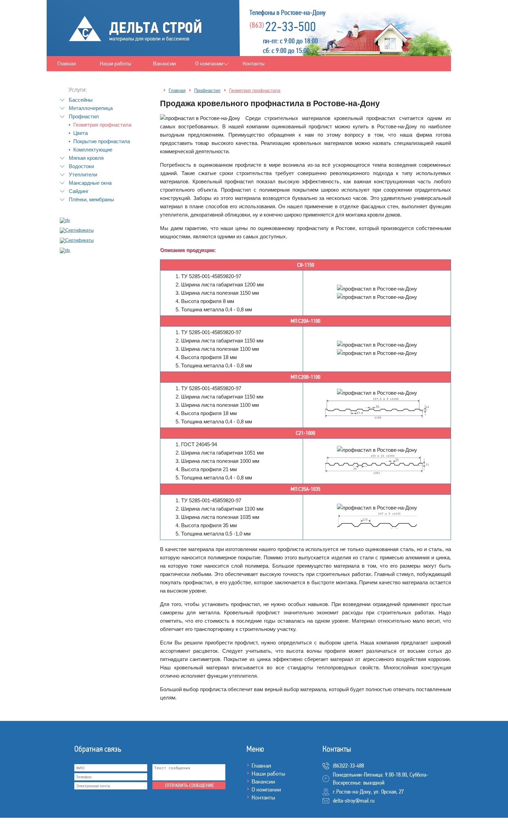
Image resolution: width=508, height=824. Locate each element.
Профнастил (84, 116)
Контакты (253, 63)
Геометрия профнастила (102, 125)
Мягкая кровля (86, 158)
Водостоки (81, 166)
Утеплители (83, 174)
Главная (66, 63)
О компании (209, 63)
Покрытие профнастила (101, 141)
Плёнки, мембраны (91, 199)
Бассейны (81, 100)
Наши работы (115, 63)
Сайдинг (78, 191)
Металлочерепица (91, 108)
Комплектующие (92, 150)
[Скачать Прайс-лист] (65, 250)
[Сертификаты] (65, 220)
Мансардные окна (90, 183)
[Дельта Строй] (135, 43)
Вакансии (164, 63)
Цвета (80, 133)
